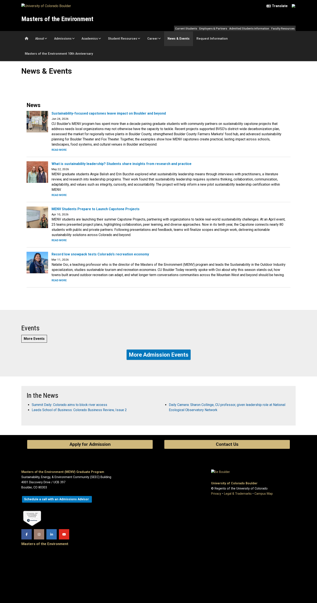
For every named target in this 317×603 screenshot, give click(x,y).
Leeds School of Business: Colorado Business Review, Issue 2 (79, 410)
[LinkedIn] (51, 534)
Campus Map (263, 494)
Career (152, 38)
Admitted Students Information (249, 28)
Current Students (186, 28)
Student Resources (122, 38)
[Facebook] (26, 534)
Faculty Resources (283, 28)
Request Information (212, 38)
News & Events (179, 38)
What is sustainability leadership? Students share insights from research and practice (121, 164)
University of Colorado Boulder (234, 483)
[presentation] (37, 121)
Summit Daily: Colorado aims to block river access (69, 405)
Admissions (63, 38)
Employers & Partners (213, 28)
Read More (59, 149)
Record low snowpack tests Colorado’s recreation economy (100, 254)
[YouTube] (64, 534)
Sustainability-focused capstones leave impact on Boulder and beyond (109, 113)
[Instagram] (39, 534)
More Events (34, 339)
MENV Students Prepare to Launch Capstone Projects (96, 209)
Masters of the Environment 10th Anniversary (59, 54)
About (39, 38)
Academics (90, 38)
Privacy (216, 494)
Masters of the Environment (57, 19)
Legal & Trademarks (238, 494)
